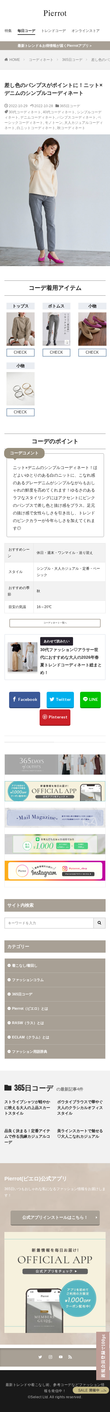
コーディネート (41, 60)
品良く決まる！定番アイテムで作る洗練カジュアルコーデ (27, 1136)
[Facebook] (24, 700)
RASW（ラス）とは (28, 1023)
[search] (100, 923)
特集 (8, 31)
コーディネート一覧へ (55, 623)
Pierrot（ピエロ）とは (30, 1009)
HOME (14, 60)
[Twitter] (60, 700)
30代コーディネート (25, 112)
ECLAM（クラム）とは (30, 1037)
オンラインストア (86, 31)
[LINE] (90, 700)
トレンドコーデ (53, 31)
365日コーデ (72, 60)
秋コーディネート (71, 128)
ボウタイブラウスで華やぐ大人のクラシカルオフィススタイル (80, 1107)
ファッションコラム (28, 980)
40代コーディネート (59, 112)
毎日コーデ (26, 31)
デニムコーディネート (37, 117)
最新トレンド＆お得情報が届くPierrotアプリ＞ (55, 46)
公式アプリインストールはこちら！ (55, 1217)
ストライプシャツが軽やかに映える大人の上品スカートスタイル (27, 1107)
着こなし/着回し (25, 965)
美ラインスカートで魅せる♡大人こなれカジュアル (80, 1134)
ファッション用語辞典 (29, 1052)
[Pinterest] (55, 717)
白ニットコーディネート (36, 128)
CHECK (20, 352)
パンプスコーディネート (76, 117)
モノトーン (53, 123)
